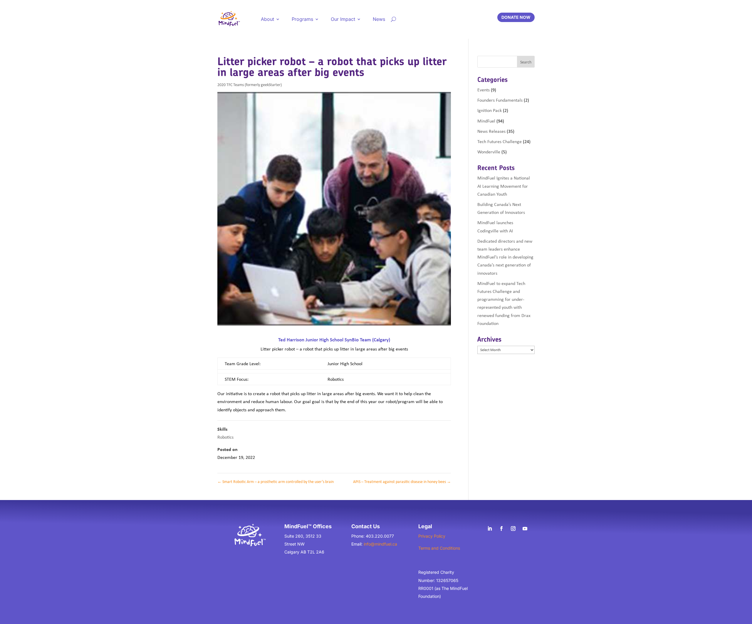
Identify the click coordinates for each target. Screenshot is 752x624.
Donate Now (516, 17)
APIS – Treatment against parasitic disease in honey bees (402, 481)
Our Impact (343, 19)
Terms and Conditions (439, 548)
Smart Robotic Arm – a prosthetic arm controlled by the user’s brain (275, 481)
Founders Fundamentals (500, 100)
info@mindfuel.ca (380, 543)
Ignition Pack (489, 110)
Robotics (225, 437)
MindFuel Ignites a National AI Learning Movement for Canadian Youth (503, 186)
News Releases (491, 131)
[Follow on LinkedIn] (489, 528)
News (379, 19)
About (267, 19)
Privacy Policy (431, 536)
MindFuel (486, 121)
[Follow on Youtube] (525, 528)
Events (483, 89)
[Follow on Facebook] (501, 528)
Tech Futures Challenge (499, 141)
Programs (302, 19)
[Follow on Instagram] (513, 528)
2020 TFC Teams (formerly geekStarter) (249, 84)
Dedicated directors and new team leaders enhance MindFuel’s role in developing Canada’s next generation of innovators (505, 257)
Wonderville (488, 151)
